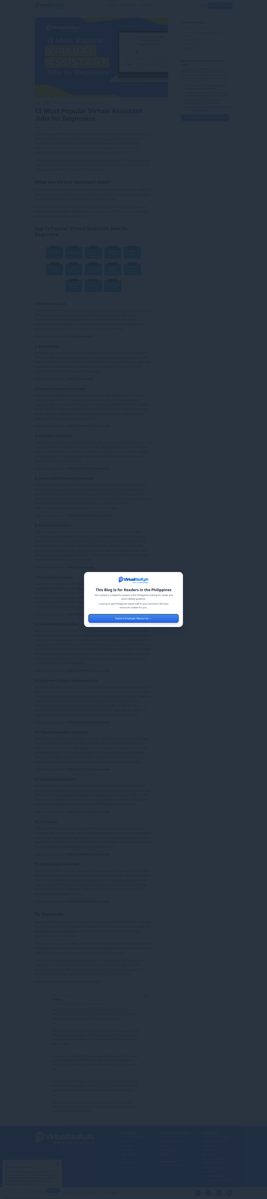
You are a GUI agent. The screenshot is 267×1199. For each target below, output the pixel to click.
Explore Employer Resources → (133, 618)
